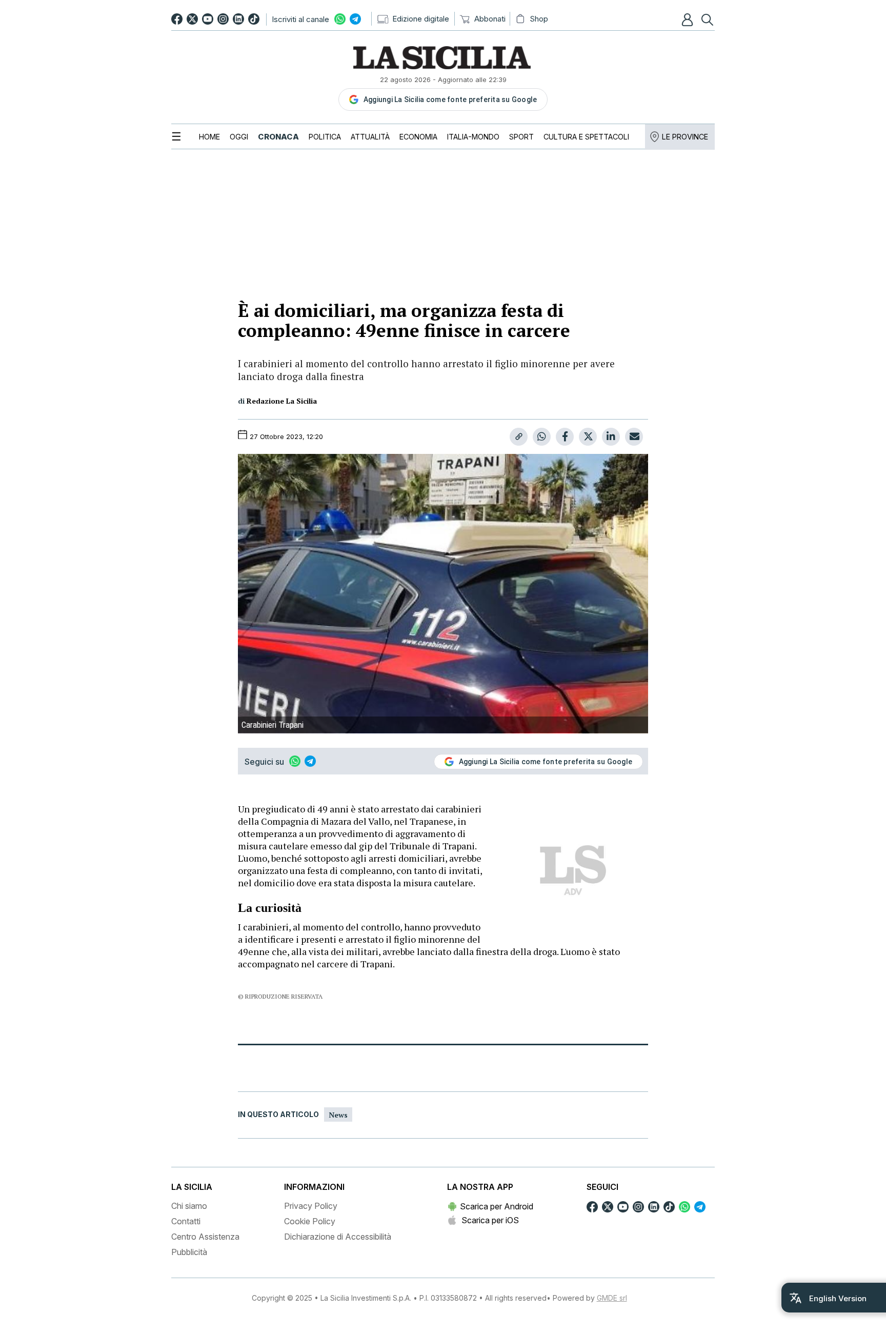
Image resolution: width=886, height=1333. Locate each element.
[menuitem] (209, 136)
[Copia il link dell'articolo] (519, 437)
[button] (688, 19)
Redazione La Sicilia (282, 401)
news (338, 1115)
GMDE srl (612, 1298)
